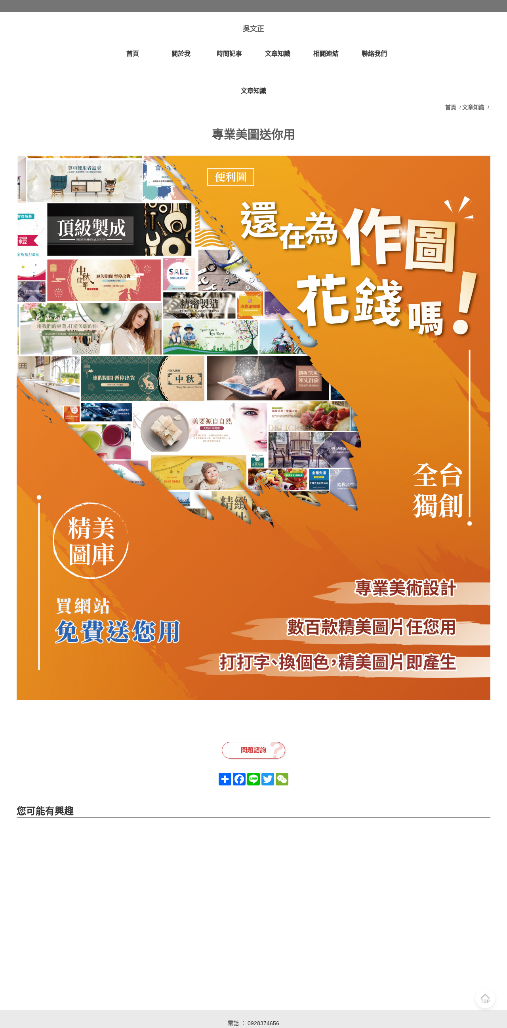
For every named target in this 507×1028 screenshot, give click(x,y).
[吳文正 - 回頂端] (485, 998)
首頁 (451, 107)
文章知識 (473, 107)
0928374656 (263, 1023)
